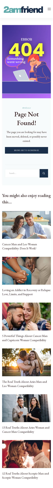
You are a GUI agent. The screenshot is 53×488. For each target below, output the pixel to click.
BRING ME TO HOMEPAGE (26, 150)
